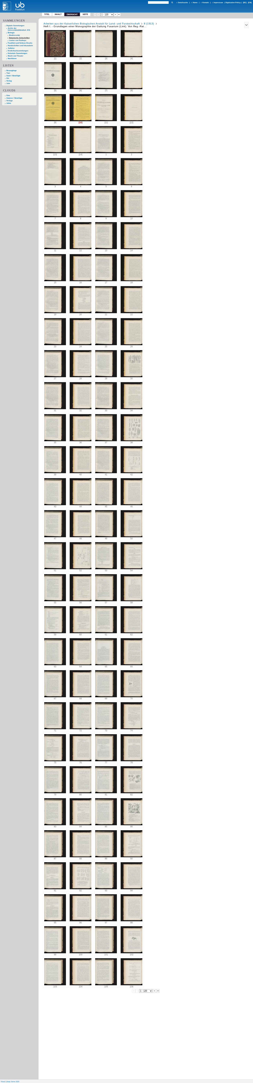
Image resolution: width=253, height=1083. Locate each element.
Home (195, 2)
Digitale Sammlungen (15, 25)
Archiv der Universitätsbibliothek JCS (19, 29)
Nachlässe (12, 58)
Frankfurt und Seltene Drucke (20, 43)
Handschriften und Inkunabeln (20, 45)
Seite (85, 14)
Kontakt (205, 2)
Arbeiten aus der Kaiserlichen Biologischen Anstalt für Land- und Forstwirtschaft (92, 23)
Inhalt (58, 14)
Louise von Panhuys (17, 40)
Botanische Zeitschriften (19, 38)
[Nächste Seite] (115, 14)
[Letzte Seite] (119, 14)
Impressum (218, 2)
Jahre (8, 103)
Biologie (11, 33)
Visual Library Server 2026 (10, 1081)
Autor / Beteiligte (13, 76)
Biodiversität (14, 35)
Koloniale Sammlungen (17, 53)
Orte (8, 95)
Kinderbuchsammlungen (18, 51)
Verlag (9, 81)
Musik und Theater (15, 56)
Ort (7, 78)
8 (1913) (149, 23)
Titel (47, 14)
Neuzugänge (11, 70)
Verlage (9, 101)
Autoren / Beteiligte (14, 98)
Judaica (11, 48)
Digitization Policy (233, 2)
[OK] (172, 2)
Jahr (8, 83)
